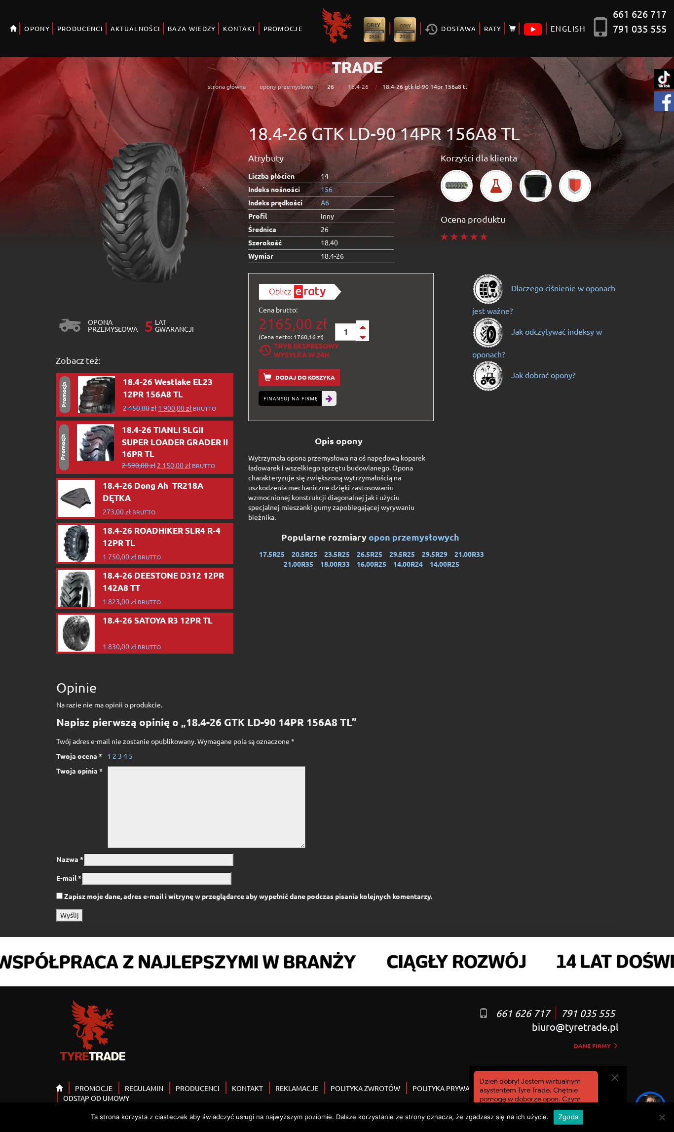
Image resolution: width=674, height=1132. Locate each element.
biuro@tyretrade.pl (575, 1026)
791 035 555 (640, 28)
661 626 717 (640, 13)
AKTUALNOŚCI (135, 28)
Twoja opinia (79, 770)
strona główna (227, 86)
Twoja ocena (79, 755)
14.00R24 (408, 563)
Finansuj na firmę (290, 398)
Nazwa (69, 859)
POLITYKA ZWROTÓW (365, 1088)
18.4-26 (358, 86)
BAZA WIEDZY (192, 28)
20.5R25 (304, 553)
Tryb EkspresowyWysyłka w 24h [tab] (306, 350)
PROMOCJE (282, 28)
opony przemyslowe (286, 86)
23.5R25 (337, 553)
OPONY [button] (37, 28)
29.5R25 (402, 553)
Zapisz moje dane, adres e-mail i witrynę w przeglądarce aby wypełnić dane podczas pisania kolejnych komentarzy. (248, 896)
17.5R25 (272, 553)
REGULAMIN (144, 1088)
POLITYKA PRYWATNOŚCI (452, 1088)
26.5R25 (369, 553)
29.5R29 (435, 553)
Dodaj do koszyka (304, 377)
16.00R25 (371, 563)
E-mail (68, 877)
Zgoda (568, 1117)
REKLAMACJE (296, 1088)
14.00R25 (444, 563)
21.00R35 (298, 563)
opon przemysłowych (415, 537)
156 (327, 189)
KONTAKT (239, 28)
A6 (325, 202)
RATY (493, 28)
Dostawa (457, 28)
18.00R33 (335, 563)
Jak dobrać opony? (542, 375)
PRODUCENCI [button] (80, 28)
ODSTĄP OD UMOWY (96, 1097)
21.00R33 (469, 553)
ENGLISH (568, 28)
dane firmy (593, 1046)
